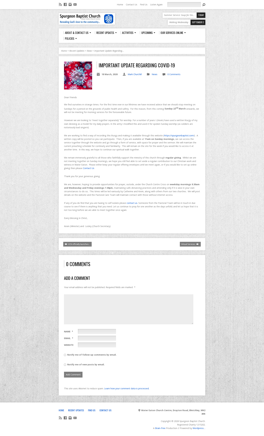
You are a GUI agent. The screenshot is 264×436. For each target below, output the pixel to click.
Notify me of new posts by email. (86, 364)
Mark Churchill (135, 74)
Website (68, 344)
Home (120, 4)
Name (68, 331)
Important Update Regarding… (109, 50)
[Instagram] (70, 4)
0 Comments (173, 74)
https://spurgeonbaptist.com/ (179, 135)
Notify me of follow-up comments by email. (91, 354)
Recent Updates (76, 50)
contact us (132, 203)
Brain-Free (160, 428)
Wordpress (198, 428)
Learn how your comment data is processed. (126, 388)
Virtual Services (188, 244)
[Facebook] (65, 4)
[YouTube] (75, 4)
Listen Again (156, 4)
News (89, 50)
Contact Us (131, 4)
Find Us (143, 4)
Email (68, 338)
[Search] (203, 4)
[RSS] (60, 4)
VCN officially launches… (79, 244)
